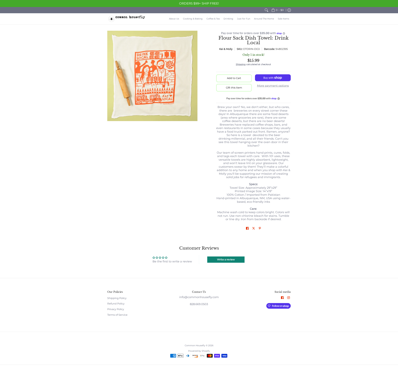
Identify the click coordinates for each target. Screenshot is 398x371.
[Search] (266, 10)
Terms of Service (117, 314)
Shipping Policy (117, 298)
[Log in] (289, 10)
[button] (247, 228)
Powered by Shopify (199, 351)
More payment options (273, 85)
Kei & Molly (226, 49)
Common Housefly (195, 345)
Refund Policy (116, 303)
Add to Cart (234, 78)
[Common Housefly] (126, 18)
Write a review (226, 259)
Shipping (241, 64)
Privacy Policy (115, 309)
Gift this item (234, 87)
